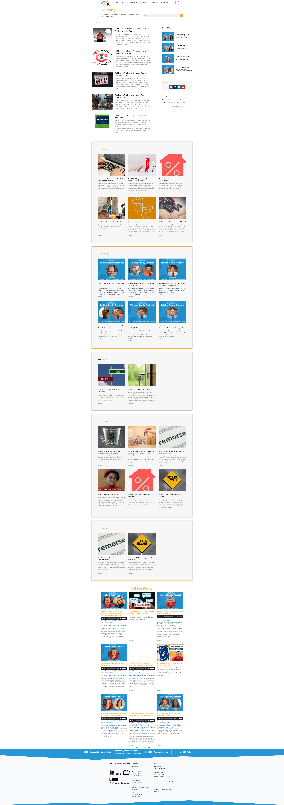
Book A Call (154, 2)
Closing (171, 102)
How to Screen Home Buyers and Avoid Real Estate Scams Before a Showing (142, 612)
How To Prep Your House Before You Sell (110, 222)
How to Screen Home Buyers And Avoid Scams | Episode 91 (112, 664)
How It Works (119, 2)
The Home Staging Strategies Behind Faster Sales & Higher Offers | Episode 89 (114, 714)
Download (117, 620)
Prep (169, 99)
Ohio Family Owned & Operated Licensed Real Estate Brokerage (127, 752)
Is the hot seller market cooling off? (108, 494)
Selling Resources (130, 2)
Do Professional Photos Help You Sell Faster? (172, 222)
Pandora (106, 625)
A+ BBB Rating (186, 752)
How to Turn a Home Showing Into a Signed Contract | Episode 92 (170, 612)
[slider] (124, 618)
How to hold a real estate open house (139, 389)
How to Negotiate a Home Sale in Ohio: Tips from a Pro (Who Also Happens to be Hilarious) (141, 453)
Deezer (110, 627)
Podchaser (123, 625)
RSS (113, 627)
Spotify (119, 623)
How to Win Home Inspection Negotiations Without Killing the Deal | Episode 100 (183, 58)
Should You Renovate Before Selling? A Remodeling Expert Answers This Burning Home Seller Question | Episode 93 (113, 613)
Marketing (175, 99)
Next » (149, 747)
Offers (165, 102)
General (183, 102)
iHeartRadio (112, 625)
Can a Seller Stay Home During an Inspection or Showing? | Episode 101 (182, 47)
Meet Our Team (144, 2)
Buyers (177, 102)
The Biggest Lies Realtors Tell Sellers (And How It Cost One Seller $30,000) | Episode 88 (141, 715)
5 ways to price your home (136, 222)
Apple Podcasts (113, 623)
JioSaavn (118, 625)
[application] (114, 618)
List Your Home (164, 2)
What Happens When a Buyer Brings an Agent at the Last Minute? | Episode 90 (140, 664)
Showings (183, 99)
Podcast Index (104, 627)
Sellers (164, 99)
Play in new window (109, 620)
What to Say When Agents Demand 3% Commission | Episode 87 (168, 714)
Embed (111, 622)
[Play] (102, 618)
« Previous (135, 747)
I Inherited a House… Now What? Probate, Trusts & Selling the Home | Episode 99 (184, 69)
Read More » (100, 192)
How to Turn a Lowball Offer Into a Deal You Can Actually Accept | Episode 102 (183, 36)
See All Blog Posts (177, 106)
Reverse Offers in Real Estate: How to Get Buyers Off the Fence (169, 664)
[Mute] (120, 618)
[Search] (181, 15)
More (116, 627)
